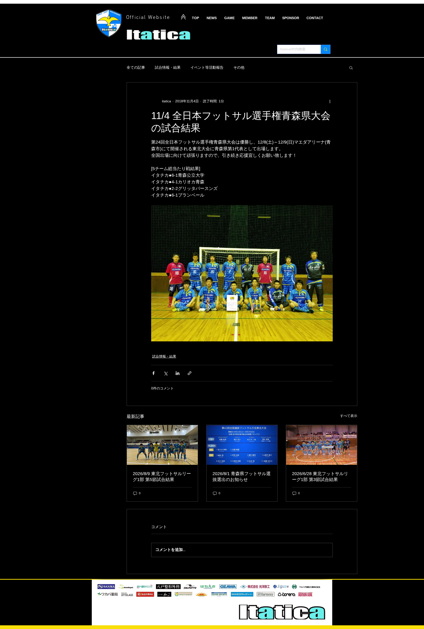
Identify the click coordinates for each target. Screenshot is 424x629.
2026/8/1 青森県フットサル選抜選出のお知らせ (241, 476)
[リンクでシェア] (189, 373)
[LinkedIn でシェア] (177, 373)
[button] (351, 67)
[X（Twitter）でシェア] (165, 373)
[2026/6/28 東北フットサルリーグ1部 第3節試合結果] (321, 445)
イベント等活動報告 (207, 67)
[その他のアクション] (330, 101)
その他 (238, 67)
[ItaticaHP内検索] (325, 49)
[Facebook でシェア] (153, 373)
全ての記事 (136, 67)
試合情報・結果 (168, 67)
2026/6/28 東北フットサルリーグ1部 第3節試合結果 (320, 476)
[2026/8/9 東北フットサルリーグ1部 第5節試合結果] (162, 445)
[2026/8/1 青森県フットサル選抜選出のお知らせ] (242, 445)
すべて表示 (348, 416)
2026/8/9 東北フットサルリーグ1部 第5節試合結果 (162, 476)
